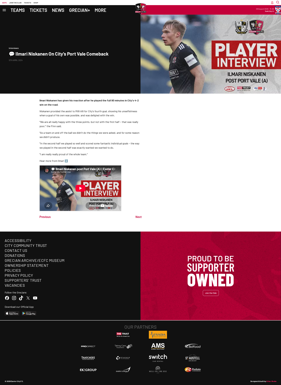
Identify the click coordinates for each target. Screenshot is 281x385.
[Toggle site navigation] (4, 10)
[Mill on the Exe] (158, 369)
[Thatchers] (88, 358)
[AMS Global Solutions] (158, 346)
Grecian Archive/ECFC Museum (35, 260)
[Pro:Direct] (88, 346)
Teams (18, 10)
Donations (15, 255)
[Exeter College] (123, 369)
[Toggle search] (278, 2)
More (100, 10)
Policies (13, 270)
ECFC (4, 3)
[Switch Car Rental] (158, 358)
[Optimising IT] (123, 358)
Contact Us (16, 250)
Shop (36, 3)
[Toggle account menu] (272, 2)
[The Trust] (123, 335)
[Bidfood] (193, 346)
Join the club (15, 3)
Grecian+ (79, 10)
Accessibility (18, 240)
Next (139, 217)
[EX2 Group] (88, 369)
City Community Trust (26, 245)
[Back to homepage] (140, 8)
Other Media (271, 381)
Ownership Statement (27, 265)
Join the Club (211, 293)
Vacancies (15, 285)
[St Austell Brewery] (193, 358)
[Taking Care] (123, 346)
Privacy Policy (19, 275)
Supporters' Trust (23, 280)
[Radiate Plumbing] (193, 369)
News (58, 10)
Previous (45, 217)
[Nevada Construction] (158, 335)
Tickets (27, 3)
